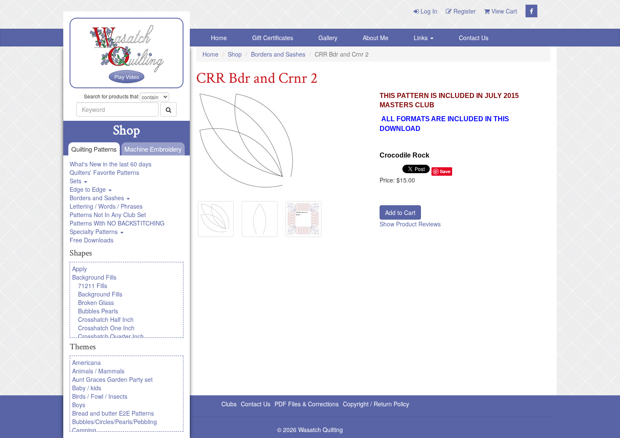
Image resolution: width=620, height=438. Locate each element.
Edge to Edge (89, 189)
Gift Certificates (272, 37)
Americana (86, 362)
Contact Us (473, 37)
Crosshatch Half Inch (106, 319)
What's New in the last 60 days (110, 164)
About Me (375, 37)
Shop (235, 54)
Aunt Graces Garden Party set (112, 379)
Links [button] (421, 37)
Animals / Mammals (98, 371)
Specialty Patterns (94, 231)
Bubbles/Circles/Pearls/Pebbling (114, 421)
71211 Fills (92, 285)
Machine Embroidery (153, 148)
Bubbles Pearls (98, 311)
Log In (428, 11)
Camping (84, 430)
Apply (79, 268)
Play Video (126, 76)
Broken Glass (96, 302)
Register (464, 11)
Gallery (327, 37)
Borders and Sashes (98, 197)
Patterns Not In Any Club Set (108, 214)
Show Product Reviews (410, 224)
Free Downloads (91, 240)
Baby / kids (86, 388)
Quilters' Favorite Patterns (104, 172)
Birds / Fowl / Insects (99, 396)
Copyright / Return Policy (376, 404)
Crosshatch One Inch (106, 328)
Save (445, 171)
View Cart (503, 11)
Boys (78, 404)
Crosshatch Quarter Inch (111, 336)
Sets (76, 181)
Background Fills (94, 277)
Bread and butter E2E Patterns (113, 413)
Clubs (229, 404)
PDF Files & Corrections (307, 404)
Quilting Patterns (94, 148)
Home (219, 37)
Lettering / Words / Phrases (106, 206)
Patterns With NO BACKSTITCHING (117, 223)
